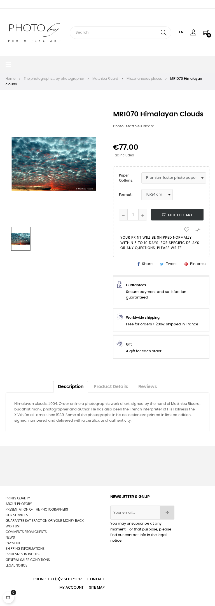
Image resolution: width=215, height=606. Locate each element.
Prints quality (18, 498)
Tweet (171, 264)
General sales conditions (28, 560)
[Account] (193, 32)
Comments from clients (26, 532)
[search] (163, 32)
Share (147, 264)
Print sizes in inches (22, 554)
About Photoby (19, 504)
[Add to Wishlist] (186, 229)
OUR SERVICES (17, 515)
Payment (13, 543)
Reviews (147, 387)
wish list (13, 526)
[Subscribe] (167, 513)
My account (71, 587)
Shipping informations (25, 548)
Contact (96, 579)
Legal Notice (16, 565)
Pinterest (198, 264)
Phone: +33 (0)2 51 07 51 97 (57, 579)
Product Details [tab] (111, 387)
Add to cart (179, 215)
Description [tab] (71, 387)
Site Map (97, 587)
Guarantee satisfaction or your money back (45, 520)
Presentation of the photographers (37, 509)
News (10, 537)
